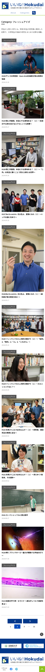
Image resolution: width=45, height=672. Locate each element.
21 (34, 626)
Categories (24, 13)
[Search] (34, 13)
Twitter (41, 634)
